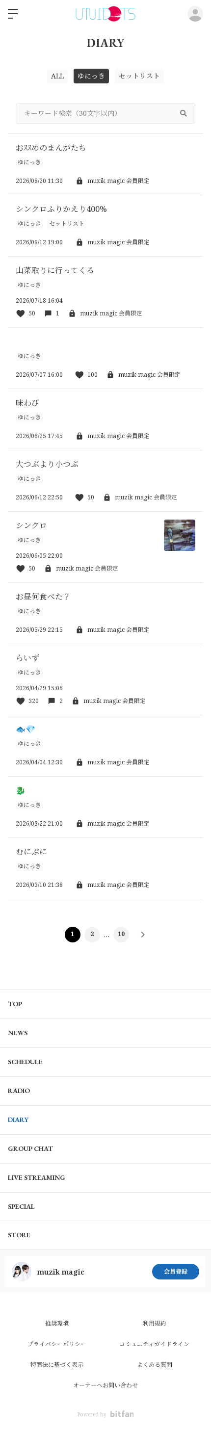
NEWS (17, 1032)
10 (121, 934)
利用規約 (154, 1323)
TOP (15, 1003)
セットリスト (139, 75)
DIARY (18, 1119)
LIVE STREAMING (36, 1177)
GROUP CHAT (30, 1148)
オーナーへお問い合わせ (105, 1385)
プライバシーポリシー (56, 1344)
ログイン (195, 14)
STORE (19, 1234)
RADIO (19, 1090)
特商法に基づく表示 (56, 1364)
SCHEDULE (25, 1061)
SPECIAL (21, 1206)
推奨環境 (57, 1323)
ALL (57, 75)
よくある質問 (154, 1364)
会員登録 (175, 1271)
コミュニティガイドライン (154, 1344)
